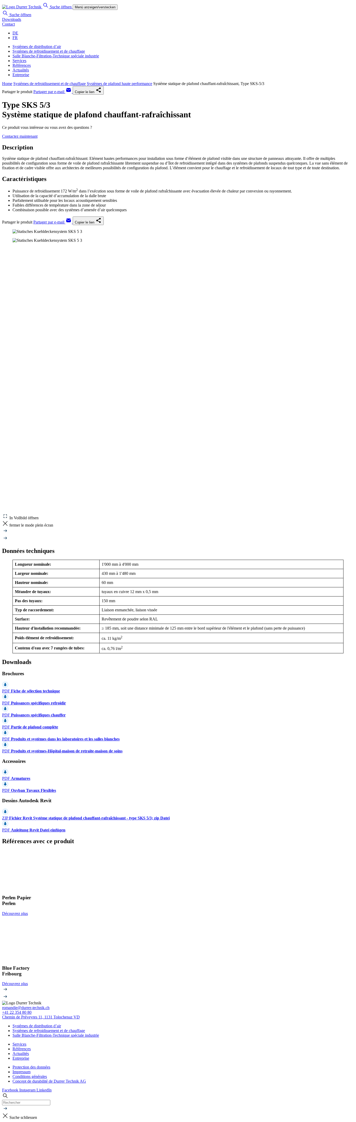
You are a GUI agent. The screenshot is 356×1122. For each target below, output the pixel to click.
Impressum (21, 1072)
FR (15, 37)
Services (19, 60)
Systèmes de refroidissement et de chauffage (49, 51)
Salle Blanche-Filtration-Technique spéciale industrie (56, 56)
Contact (8, 24)
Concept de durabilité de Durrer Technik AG (49, 1081)
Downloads (11, 19)
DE (15, 33)
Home (7, 83)
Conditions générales (30, 1076)
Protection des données (31, 1067)
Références (22, 65)
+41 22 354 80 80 (17, 1012)
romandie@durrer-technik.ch (26, 1007)
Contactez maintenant (20, 136)
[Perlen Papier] (178, 870)
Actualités (21, 70)
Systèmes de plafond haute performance (119, 83)
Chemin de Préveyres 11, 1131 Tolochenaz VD (41, 1017)
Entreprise (21, 75)
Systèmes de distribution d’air (37, 46)
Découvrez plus (15, 913)
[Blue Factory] (178, 940)
